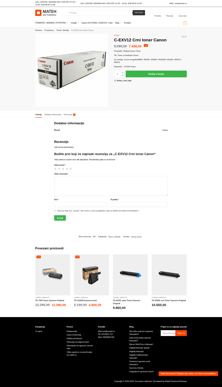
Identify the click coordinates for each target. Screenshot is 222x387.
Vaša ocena (60, 165)
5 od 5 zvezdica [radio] (70, 168)
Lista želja (182, 16)
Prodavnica (49, 30)
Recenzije (69, 114)
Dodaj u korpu (156, 74)
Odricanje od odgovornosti (78, 342)
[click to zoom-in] (71, 70)
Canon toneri (136, 236)
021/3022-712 (107, 334)
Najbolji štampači (136, 351)
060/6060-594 (54, 2)
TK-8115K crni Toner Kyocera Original (169, 300)
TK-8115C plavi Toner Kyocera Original (126, 301)
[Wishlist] (66, 258)
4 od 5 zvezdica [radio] (67, 168)
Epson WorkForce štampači (141, 344)
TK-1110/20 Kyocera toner (85, 300)
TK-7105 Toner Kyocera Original (49, 300)
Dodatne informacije (52, 114)
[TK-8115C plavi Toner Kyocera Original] (130, 274)
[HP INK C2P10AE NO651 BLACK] (183, 36)
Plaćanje (169, 16)
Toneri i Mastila (62, 30)
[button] (181, 23)
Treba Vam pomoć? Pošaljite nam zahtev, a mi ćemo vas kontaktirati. (188, 374)
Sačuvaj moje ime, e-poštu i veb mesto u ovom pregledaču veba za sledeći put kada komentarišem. (98, 211)
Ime (56, 199)
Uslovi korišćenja (74, 335)
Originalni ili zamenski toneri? (141, 371)
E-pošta (115, 199)
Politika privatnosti (74, 338)
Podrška (157, 16)
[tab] (39, 114)
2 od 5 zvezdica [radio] (59, 168)
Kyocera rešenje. (136, 368)
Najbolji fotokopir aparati (139, 348)
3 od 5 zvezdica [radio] (63, 168)
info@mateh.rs (181, 3)
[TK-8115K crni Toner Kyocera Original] (169, 274)
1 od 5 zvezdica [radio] (55, 168)
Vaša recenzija (61, 174)
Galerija (38, 114)
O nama (38, 331)
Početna (38, 30)
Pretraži (139, 13)
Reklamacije (72, 331)
